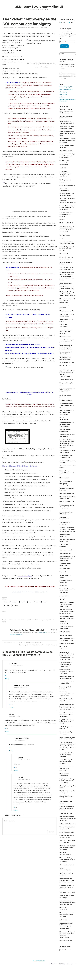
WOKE (4, 622)
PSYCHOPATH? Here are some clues (66, 797)
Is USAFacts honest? (65, 568)
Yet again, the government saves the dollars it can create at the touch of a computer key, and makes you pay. (66, 276)
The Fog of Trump (64, 235)
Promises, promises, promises (65, 396)
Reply (7, 678)
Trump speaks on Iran (65, 941)
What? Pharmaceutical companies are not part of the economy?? (66, 714)
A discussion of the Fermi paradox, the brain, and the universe (66, 887)
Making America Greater (66, 493)
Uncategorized (23, 27)
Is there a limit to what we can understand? (66, 315)
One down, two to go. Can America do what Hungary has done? (66, 808)
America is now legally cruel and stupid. (67, 461)
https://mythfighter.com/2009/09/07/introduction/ (67, 100)
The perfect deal (64, 478)
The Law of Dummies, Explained (65, 853)
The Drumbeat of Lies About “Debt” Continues (67, 497)
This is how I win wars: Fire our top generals (67, 792)
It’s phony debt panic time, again (65, 181)
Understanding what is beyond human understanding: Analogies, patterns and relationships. (67, 285)
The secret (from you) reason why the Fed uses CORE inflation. (66, 111)
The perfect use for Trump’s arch (64, 535)
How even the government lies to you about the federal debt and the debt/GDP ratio (67, 529)
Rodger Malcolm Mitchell (10, 27)
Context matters (64, 596)
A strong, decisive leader (66, 380)
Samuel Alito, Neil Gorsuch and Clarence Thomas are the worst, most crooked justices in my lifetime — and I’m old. (67, 443)
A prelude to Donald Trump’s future (65, 564)
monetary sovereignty (38, 620)
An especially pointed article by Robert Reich (67, 682)
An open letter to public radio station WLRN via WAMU (66, 761)
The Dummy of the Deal (66, 223)
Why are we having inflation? (64, 622)
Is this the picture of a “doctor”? (65, 802)
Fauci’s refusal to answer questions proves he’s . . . (66, 268)
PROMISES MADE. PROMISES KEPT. (65, 358)
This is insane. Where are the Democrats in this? (66, 677)
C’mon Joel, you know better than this (67, 467)
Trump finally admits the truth (65, 688)
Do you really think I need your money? (66, 896)
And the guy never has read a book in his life (67, 841)
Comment (51, 832)
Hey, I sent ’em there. (65, 400)
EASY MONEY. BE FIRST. (67, 362)
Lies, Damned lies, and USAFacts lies (65, 117)
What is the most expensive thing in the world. (67, 828)
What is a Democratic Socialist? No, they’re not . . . (66, 473)
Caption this (62, 168)
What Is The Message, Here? (64, 418)
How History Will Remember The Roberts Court (64, 163)
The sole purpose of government (64, 774)
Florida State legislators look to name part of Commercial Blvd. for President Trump (66, 925)
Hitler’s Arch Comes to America (65, 545)
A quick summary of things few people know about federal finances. (67, 156)
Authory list (62, 97)
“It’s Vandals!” (63, 254)
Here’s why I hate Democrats (64, 189)
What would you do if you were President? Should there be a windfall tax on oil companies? (66, 229)
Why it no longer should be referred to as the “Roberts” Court (67, 133)
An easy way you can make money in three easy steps (66, 242)
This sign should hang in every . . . (66, 320)
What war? (62, 572)
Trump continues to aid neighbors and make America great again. (65, 347)
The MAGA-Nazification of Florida (66, 700)
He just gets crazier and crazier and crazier (66, 258)
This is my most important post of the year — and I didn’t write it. (66, 604)
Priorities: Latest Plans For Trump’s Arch (67, 540)
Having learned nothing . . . (67, 185)
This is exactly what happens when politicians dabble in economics (67, 847)
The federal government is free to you (66, 489)
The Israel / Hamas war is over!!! (66, 263)
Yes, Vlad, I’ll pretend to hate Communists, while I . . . (66, 405)
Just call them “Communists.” (63, 325)
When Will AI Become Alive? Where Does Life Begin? (65, 331)
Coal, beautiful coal (64, 553)
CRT (30, 620)
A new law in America (65, 813)
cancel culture (12, 620)
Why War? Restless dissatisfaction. (64, 430)
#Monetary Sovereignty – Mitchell (39, 6)
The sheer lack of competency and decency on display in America (67, 694)
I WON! (61, 238)
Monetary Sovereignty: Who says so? (67, 787)
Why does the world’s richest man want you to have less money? (66, 664)
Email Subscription (65, 28)
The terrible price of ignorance (64, 908)
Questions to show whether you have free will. (66, 836)
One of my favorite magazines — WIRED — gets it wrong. (66, 671)
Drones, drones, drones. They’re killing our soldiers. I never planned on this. (67, 902)
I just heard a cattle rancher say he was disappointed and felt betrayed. (67, 140)
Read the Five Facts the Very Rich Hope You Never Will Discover (67, 390)
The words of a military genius (63, 648)
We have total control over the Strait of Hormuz (66, 194)
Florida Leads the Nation (66, 865)
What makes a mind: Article (67, 892)
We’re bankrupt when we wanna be (66, 728)
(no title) (61, 599)
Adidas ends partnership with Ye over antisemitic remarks (23, 344)
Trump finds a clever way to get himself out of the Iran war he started (67, 207)
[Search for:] (67, 53)
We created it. (63, 585)
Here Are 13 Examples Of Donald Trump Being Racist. (19, 466)
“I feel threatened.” (64, 366)
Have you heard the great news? (64, 307)
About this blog (63, 92)
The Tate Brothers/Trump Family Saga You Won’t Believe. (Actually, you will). (67, 293)
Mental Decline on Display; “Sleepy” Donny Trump (67, 639)
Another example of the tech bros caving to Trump (67, 127)
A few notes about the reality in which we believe (67, 451)
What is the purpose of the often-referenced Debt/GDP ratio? (66, 507)
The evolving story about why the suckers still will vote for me (66, 914)
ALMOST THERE (64, 632)
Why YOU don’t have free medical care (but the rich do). (66, 721)
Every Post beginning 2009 (66, 87)
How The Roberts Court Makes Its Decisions (66, 513)
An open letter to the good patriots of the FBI (66, 341)
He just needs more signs (66, 550)
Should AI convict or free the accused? (66, 146)
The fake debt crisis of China (64, 576)
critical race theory (22, 620)
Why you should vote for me (67, 644)
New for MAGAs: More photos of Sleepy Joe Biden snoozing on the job (66, 611)
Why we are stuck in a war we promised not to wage (66, 617)
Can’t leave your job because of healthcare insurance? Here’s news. (37, 645)
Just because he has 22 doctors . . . (65, 523)
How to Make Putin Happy (66, 832)
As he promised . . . (64, 920)
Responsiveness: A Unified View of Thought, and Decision (66, 768)
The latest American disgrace (64, 869)
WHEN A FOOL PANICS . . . (67, 824)
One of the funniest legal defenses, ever (66, 733)
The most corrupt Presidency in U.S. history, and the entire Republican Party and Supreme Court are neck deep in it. (66, 655)
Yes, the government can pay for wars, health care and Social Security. (67, 780)
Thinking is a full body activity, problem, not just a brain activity (67, 859)
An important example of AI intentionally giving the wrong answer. (67, 558)
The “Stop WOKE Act (12, 267)
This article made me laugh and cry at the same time (67, 738)
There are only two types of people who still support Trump (67, 300)
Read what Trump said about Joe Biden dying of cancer (65, 214)
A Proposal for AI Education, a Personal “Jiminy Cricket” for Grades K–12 (65, 174)
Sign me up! (64, 46)
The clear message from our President (66, 874)
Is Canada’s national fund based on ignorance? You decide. (66, 754)
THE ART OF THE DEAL (66, 502)
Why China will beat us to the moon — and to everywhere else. (66, 424)
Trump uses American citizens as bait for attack (66, 122)
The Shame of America (65, 151)
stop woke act (50, 620)
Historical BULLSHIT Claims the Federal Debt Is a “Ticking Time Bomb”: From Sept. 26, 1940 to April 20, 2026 (67, 745)
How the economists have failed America (66, 627)
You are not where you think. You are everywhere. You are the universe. (67, 818)
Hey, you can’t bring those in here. (66, 384)
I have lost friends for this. (66, 311)
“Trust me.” (62, 220)
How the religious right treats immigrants (65, 456)
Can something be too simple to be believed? (67, 435)
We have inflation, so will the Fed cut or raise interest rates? (67, 590)
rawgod (11, 714)
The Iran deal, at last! (65, 635)
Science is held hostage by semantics (65, 581)
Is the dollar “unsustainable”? (64, 518)
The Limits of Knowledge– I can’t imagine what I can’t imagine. (67, 412)
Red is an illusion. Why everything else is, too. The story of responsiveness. (66, 880)
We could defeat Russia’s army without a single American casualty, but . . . (22, 643)
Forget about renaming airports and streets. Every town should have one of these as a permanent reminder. (67, 372)
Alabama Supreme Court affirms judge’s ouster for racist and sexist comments (29, 353)
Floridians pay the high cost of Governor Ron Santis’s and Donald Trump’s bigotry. (67, 934)
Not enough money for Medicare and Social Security (65, 483)
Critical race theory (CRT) (13, 82)
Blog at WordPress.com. (39, 960)
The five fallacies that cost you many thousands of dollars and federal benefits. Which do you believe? (67, 706)
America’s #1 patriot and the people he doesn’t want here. (66, 248)
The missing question (65, 337)
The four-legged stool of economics (65, 353)
